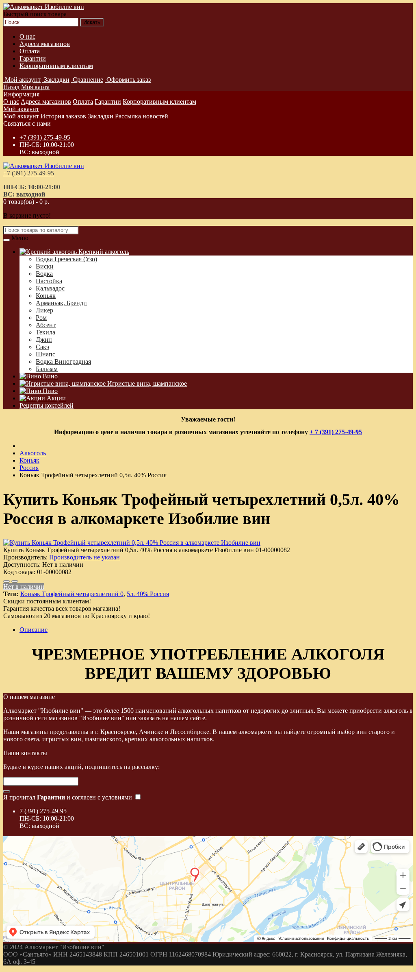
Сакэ (42, 346)
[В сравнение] (14, 581)
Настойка (49, 280)
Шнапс (45, 354)
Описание (34, 629)
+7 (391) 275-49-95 (45, 137)
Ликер (44, 310)
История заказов (63, 116)
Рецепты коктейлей (47, 405)
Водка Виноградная (63, 361)
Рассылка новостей (141, 116)
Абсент (46, 324)
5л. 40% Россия (148, 593)
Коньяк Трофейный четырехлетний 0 (72, 593)
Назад (11, 86)
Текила (45, 332)
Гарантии (33, 58)
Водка (44, 273)
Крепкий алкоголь (103, 251)
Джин (44, 339)
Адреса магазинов (45, 43)
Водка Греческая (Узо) (66, 259)
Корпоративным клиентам (56, 65)
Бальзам (47, 368)
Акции (55, 398)
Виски (45, 266)
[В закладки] (6, 581)
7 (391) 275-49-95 (43, 811)
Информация (21, 94)
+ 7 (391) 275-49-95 (336, 431)
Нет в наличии (23, 586)
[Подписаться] (6, 791)
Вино (49, 376)
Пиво (49, 390)
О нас (27, 36)
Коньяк (46, 295)
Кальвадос (50, 288)
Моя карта (35, 86)
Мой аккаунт (21, 108)
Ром (41, 317)
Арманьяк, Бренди (61, 302)
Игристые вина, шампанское (146, 383)
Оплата (30, 51)
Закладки (100, 116)
